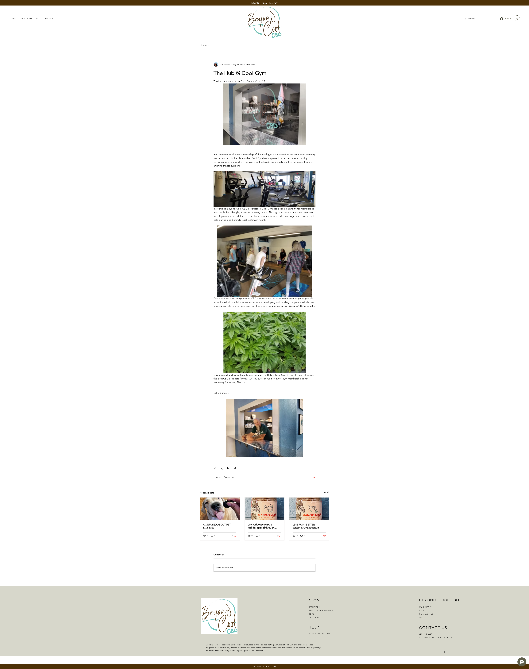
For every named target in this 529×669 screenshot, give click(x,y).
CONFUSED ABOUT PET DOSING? (217, 526)
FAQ (421, 617)
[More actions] (313, 64)
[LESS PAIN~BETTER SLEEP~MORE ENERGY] (309, 509)
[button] (517, 18)
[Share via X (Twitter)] (221, 468)
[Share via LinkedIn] (228, 468)
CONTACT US (426, 614)
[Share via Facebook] (215, 468)
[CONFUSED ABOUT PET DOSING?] (220, 509)
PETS (421, 610)
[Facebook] (444, 652)
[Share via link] (235, 468)
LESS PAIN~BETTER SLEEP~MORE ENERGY (306, 526)
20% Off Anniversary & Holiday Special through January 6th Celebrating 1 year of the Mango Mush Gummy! (262, 526)
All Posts (204, 45)
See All (326, 492)
